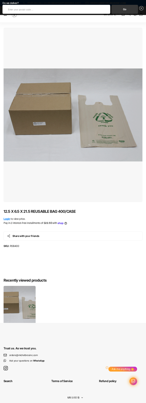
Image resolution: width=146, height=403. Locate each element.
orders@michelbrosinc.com (23, 355)
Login (7, 218)
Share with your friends (25, 235)
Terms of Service (62, 381)
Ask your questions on (27, 360)
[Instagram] (6, 368)
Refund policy (108, 381)
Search (8, 381)
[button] (141, 9)
